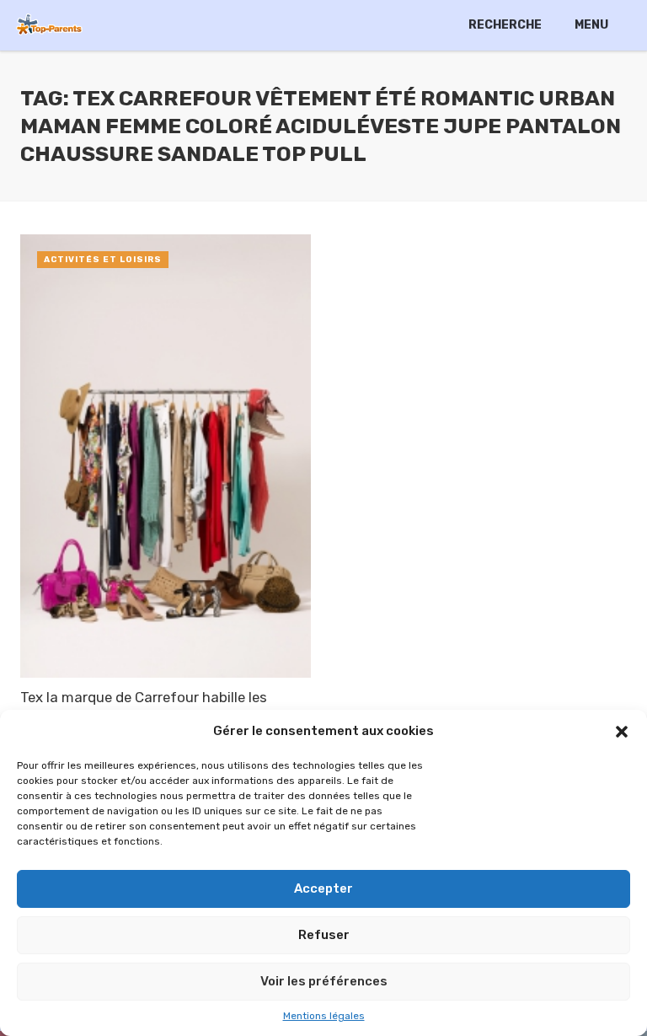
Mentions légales (324, 1016)
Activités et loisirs (103, 260)
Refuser (324, 934)
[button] (621, 731)
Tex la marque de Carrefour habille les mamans (143, 707)
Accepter (323, 888)
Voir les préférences (324, 981)
